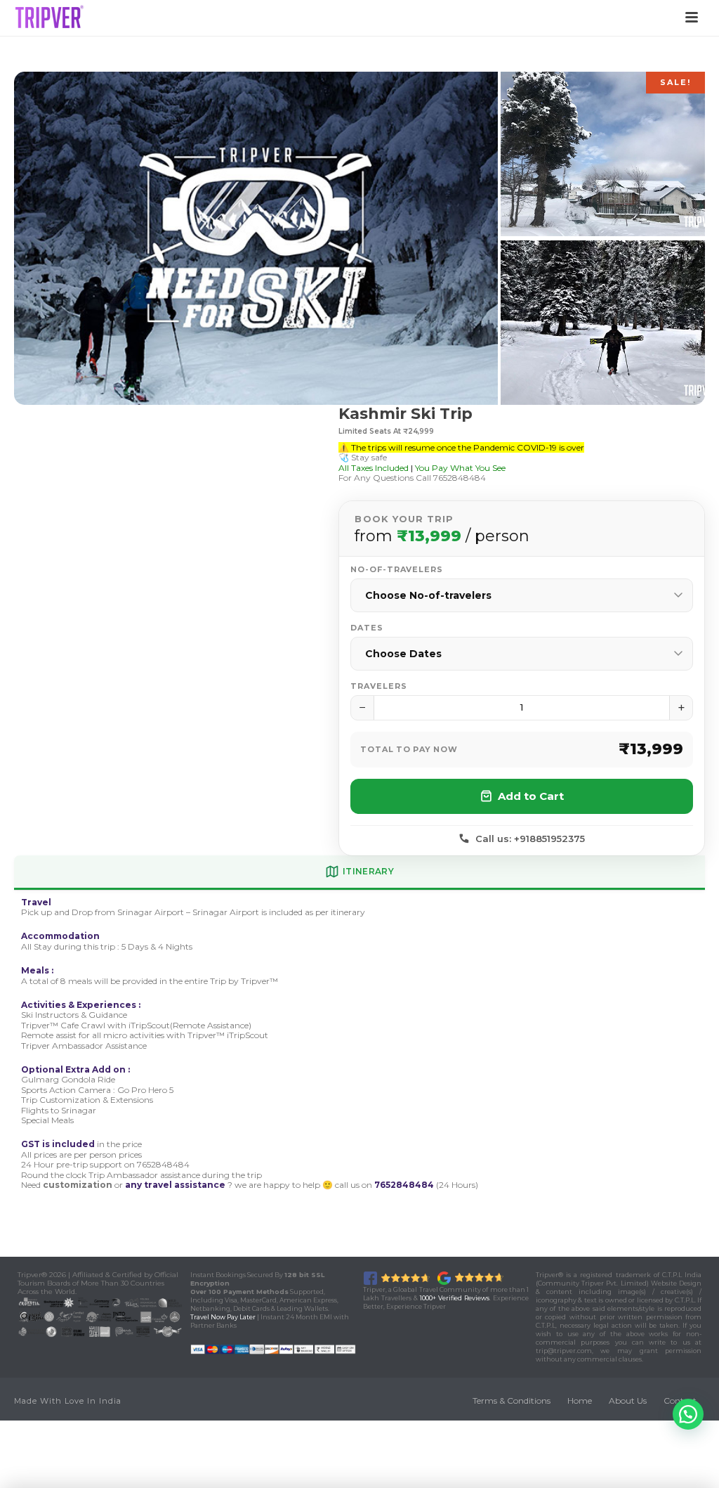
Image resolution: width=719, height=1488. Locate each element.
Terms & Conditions (511, 1400)
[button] (688, 1414)
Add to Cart (531, 796)
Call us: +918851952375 (530, 838)
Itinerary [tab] (368, 871)
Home (579, 1400)
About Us (628, 1400)
